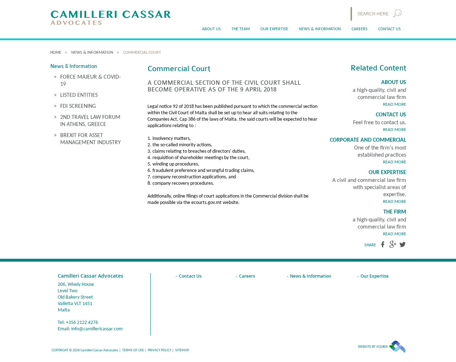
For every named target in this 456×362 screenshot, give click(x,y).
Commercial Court (142, 53)
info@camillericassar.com (97, 329)
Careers (360, 29)
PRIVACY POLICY (159, 350)
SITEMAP (182, 350)
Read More (394, 104)
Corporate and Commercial (368, 140)
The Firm (394, 212)
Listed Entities (79, 95)
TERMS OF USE (133, 350)
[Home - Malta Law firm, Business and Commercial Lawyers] (110, 18)
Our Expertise (387, 172)
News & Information (320, 29)
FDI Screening (78, 106)
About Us (393, 82)
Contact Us (389, 29)
